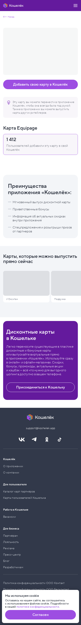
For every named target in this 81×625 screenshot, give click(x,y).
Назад (11, 16)
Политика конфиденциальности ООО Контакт (34, 583)
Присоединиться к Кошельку (40, 387)
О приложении (13, 466)
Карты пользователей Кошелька (24, 498)
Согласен (40, 614)
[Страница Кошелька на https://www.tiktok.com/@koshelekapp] (59, 439)
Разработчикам (13, 567)
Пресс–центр (12, 555)
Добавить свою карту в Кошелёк (40, 84)
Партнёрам (10, 536)
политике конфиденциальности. (38, 607)
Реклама (9, 548)
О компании (11, 472)
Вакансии (9, 517)
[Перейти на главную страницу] (13, 5)
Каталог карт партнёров (19, 491)
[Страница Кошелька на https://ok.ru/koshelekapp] (47, 439)
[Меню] (75, 5)
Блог (6, 561)
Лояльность (11, 542)
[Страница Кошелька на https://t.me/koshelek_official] (34, 439)
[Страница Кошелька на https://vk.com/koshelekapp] (21, 439)
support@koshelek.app (40, 428)
